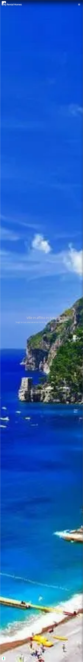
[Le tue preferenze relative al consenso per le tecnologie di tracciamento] (3, 658)
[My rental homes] (15, 4)
